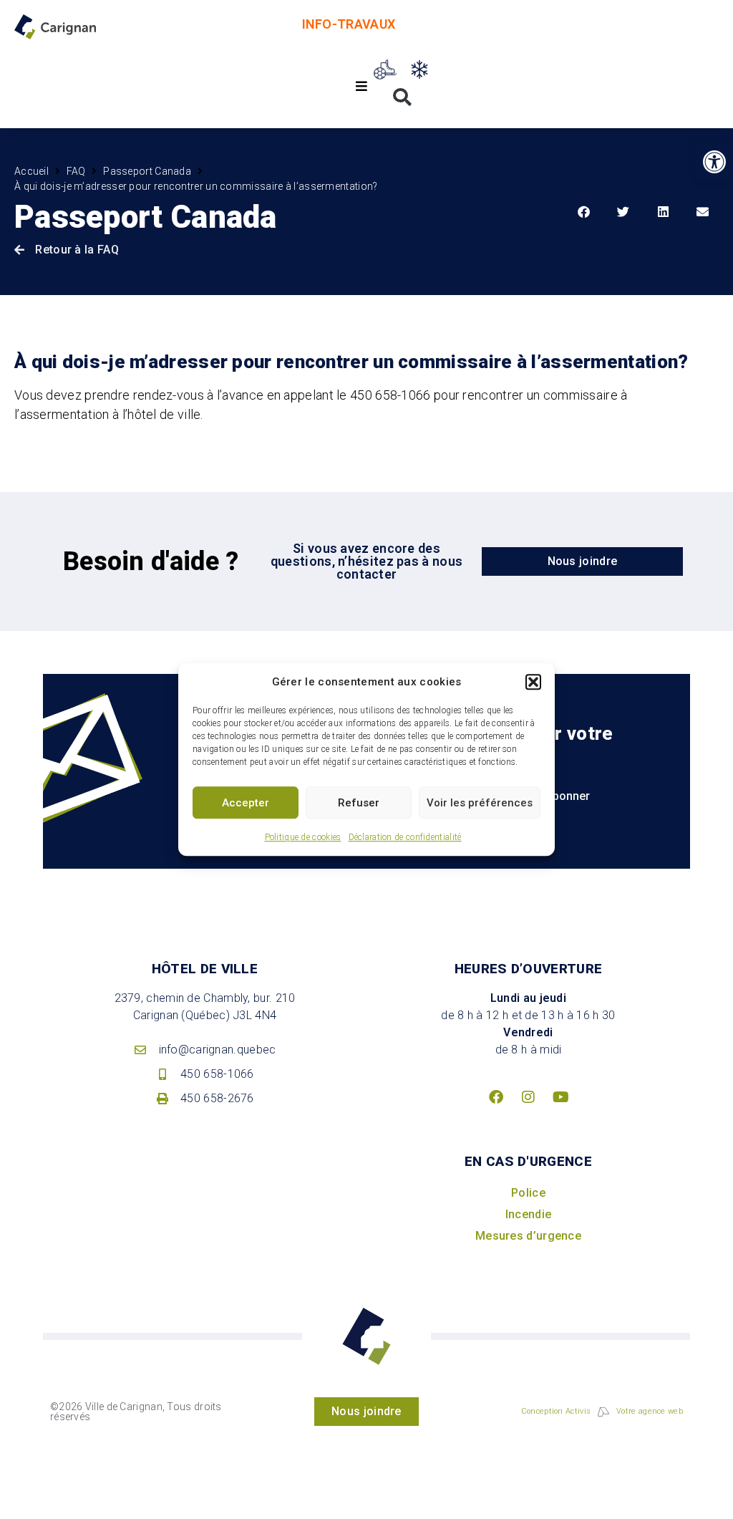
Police (528, 1193)
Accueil (31, 171)
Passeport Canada (147, 171)
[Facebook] (496, 1097)
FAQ (76, 171)
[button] (533, 682)
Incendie (528, 1214)
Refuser (358, 802)
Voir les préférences (480, 802)
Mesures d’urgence (528, 1236)
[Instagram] (528, 1097)
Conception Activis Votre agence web (602, 1411)
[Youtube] (560, 1097)
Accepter (245, 802)
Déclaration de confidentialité (405, 837)
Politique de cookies (303, 837)
